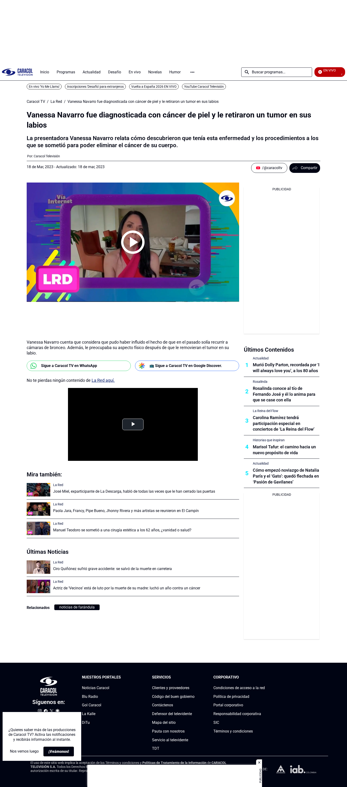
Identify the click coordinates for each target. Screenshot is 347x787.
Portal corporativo (228, 705)
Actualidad (261, 358)
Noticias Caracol (95, 688)
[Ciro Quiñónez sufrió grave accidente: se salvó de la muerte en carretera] (38, 567)
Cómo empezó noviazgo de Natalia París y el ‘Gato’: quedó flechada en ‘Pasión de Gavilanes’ (286, 476)
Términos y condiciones (233, 731)
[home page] (17, 72)
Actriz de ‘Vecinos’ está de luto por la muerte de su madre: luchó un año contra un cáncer (126, 588)
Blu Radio (90, 696)
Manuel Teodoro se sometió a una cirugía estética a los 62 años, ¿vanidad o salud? (122, 530)
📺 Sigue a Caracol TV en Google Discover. (185, 365)
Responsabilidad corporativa (237, 714)
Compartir (309, 168)
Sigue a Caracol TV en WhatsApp (69, 365)
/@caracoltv (272, 168)
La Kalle (88, 714)
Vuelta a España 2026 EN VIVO (154, 86)
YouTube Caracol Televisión (204, 86)
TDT (155, 748)
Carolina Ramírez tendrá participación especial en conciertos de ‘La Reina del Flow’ (283, 423)
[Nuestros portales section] (122, 677)
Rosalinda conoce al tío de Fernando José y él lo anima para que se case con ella (284, 394)
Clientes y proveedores (170, 688)
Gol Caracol (91, 705)
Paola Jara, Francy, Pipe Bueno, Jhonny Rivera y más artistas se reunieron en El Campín (126, 510)
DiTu (86, 722)
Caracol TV (36, 102)
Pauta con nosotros (168, 731)
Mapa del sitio (164, 722)
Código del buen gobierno (173, 696)
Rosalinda (260, 381)
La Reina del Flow (265, 411)
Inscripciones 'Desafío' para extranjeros (95, 86)
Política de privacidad (231, 696)
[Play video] (133, 242)
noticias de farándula (77, 607)
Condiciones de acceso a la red (239, 688)
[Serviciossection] (193, 677)
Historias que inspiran (269, 440)
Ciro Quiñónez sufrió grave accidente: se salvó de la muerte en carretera (112, 568)
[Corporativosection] (263, 677)
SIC (216, 722)
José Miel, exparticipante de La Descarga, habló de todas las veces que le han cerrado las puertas (134, 491)
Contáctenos (162, 705)
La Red (56, 102)
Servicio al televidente (170, 740)
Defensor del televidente (172, 714)
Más (192, 72)
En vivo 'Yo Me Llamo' (44, 86)
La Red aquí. (103, 380)
